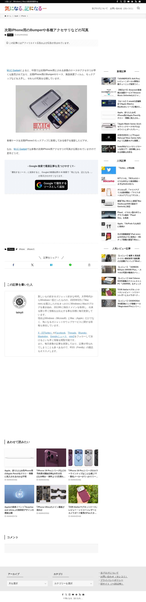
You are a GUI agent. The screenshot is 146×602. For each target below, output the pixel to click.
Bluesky (82, 333)
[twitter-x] (121, 1)
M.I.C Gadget (13, 70)
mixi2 (71, 336)
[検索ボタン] (138, 8)
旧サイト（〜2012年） (112, 584)
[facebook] (117, 1)
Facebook (60, 333)
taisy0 (19, 312)
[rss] (136, 1)
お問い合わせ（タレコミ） (114, 576)
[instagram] (125, 1)
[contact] (139, 1)
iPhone (10, 35)
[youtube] (128, 1)
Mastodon (43, 336)
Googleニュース (58, 336)
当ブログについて (109, 573)
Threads (72, 333)
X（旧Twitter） (45, 333)
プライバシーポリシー (111, 580)
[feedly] (132, 1)
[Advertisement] (51, 57)
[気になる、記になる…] (25, 8)
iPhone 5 (30, 249)
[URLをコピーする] (89, 265)
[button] (13, 265)
